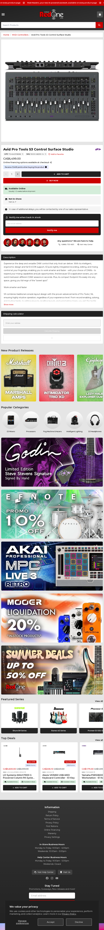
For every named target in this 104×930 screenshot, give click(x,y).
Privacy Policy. (69, 914)
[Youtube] (57, 878)
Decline (79, 922)
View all (99, 740)
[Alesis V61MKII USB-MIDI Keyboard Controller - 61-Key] (59, 752)
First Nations (52, 826)
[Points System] (46, 167)
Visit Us (12, 202)
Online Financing (52, 830)
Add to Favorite (57, 154)
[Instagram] (52, 878)
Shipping (52, 812)
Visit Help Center (45, 872)
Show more (8, 305)
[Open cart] (100, 14)
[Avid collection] (98, 149)
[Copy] (22, 154)
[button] (25, 772)
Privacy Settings (52, 837)
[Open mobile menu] (3, 14)
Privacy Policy (52, 822)
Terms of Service (52, 819)
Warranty (52, 833)
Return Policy (52, 815)
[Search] (99, 25)
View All (99, 701)
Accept (50, 922)
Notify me (52, 230)
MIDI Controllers (20, 35)
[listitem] (18, 378)
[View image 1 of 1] (52, 90)
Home (6, 35)
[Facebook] (47, 878)
